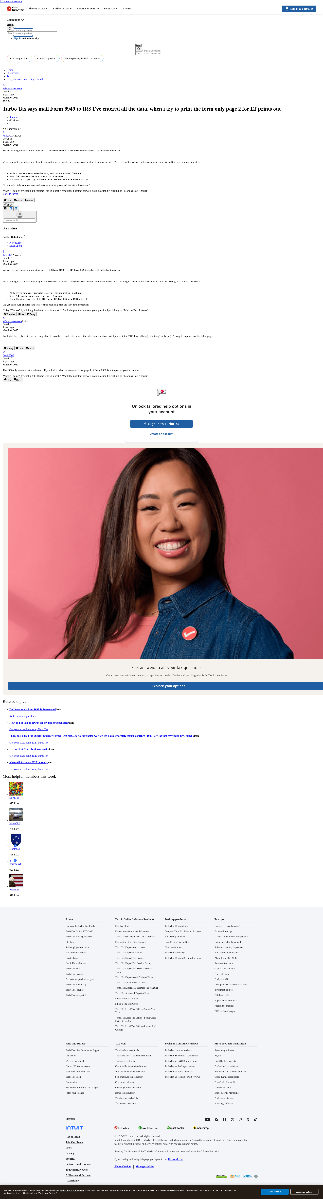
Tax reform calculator (125, 1103)
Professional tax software (226, 1066)
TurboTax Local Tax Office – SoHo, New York (135, 1011)
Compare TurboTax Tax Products (81, 926)
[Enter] (10, 28)
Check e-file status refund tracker (131, 1066)
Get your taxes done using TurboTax (26, 79)
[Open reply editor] (20, 217)
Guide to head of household (227, 942)
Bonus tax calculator (125, 1093)
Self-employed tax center (77, 947)
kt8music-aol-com (12, 88)
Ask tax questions (19, 58)
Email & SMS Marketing (226, 1093)
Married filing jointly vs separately (231, 936)
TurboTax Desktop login (176, 926)
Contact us (71, 1055)
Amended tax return (224, 963)
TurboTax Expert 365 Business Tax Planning (136, 988)
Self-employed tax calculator (129, 1077)
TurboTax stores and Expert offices (132, 993)
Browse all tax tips (223, 931)
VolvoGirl (14, 823)
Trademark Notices (77, 1169)
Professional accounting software (230, 1071)
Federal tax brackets (224, 1006)
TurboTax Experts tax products (130, 947)
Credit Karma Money (76, 963)
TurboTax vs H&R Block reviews (181, 1061)
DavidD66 (8, 355)
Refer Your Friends (75, 1093)
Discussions (13, 73)
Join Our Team (74, 1142)
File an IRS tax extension (78, 1066)
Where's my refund (75, 1061)
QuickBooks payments (225, 1061)
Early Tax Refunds (74, 990)
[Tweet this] (5, 209)
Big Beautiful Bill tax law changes (82, 1087)
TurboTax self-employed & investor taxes (135, 936)
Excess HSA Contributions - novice (29, 749)
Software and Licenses (78, 1164)
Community (13, 19)
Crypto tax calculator (125, 1082)
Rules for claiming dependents (228, 947)
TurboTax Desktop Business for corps (183, 958)
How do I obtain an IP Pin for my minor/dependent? (39, 722)
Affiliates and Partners (78, 1175)
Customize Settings (304, 1192)
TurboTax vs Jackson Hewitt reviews (182, 1077)
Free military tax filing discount (130, 942)
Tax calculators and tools (127, 1050)
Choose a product (46, 58)
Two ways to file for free (77, 1071)
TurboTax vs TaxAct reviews (178, 1071)
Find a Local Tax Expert (127, 998)
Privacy (70, 1153)
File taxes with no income (226, 952)
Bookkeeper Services (224, 1098)
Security (70, 1158)
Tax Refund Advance (75, 952)
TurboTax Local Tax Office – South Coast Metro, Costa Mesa (135, 1019)
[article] (161, 283)
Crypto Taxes (72, 958)
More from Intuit (222, 1087)
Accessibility (73, 1180)
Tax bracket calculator (125, 1061)
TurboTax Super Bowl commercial (181, 1055)
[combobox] (32, 33)
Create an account (161, 433)
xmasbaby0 (15, 864)
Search (10, 25)
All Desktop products (175, 936)
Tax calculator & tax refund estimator (133, 1055)
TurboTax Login (73, 1077)
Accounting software (224, 1050)
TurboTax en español (76, 995)
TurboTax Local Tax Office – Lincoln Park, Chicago (136, 1028)
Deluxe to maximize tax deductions (132, 931)
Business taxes (61, 8)
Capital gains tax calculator (128, 1087)
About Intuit (73, 1136)
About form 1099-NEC (225, 958)
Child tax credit (221, 995)
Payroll (217, 1055)
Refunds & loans (86, 8)
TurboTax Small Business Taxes (130, 982)
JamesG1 (7, 135)
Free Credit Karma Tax (225, 1082)
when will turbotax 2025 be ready (28, 762)
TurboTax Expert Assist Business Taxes (134, 977)
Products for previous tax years (80, 979)
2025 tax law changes (224, 1011)
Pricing (127, 8)
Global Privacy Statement (72, 1190)
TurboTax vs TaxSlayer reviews (180, 1066)
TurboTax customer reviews (178, 1050)
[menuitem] (164, 242)
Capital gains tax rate (224, 968)
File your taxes (36, 8)
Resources (109, 8)
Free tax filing (122, 926)
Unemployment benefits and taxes (230, 984)
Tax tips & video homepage (227, 926)
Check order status (173, 947)
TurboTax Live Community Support (83, 1050)
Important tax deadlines (225, 1000)
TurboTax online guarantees (79, 936)
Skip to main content (11, 1)
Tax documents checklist (126, 1098)
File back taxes (221, 974)
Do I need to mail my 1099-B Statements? (32, 709)
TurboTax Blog (73, 968)
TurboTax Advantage (175, 952)
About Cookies (122, 1166)
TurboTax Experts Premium (128, 952)
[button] (26, 38)
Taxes (10, 76)
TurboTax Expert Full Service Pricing (133, 963)
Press (69, 1147)
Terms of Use (175, 1159)
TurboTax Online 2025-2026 (79, 931)
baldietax (14, 889)
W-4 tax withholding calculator (130, 1071)
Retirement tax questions (22, 716)
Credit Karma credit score (226, 1077)
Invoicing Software (223, 1103)
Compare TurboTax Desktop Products (183, 931)
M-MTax (14, 797)
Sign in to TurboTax (164, 424)
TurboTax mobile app (76, 984)
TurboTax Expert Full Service (129, 958)
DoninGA (14, 848)
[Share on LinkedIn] (16, 209)
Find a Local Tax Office (126, 1004)
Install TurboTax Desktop (177, 942)
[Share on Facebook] (10, 209)
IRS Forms (71, 942)
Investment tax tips (223, 990)
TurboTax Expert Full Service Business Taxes (134, 970)
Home (10, 70)
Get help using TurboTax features (82, 58)
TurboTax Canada (74, 974)
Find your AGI (221, 979)
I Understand (274, 1192)
